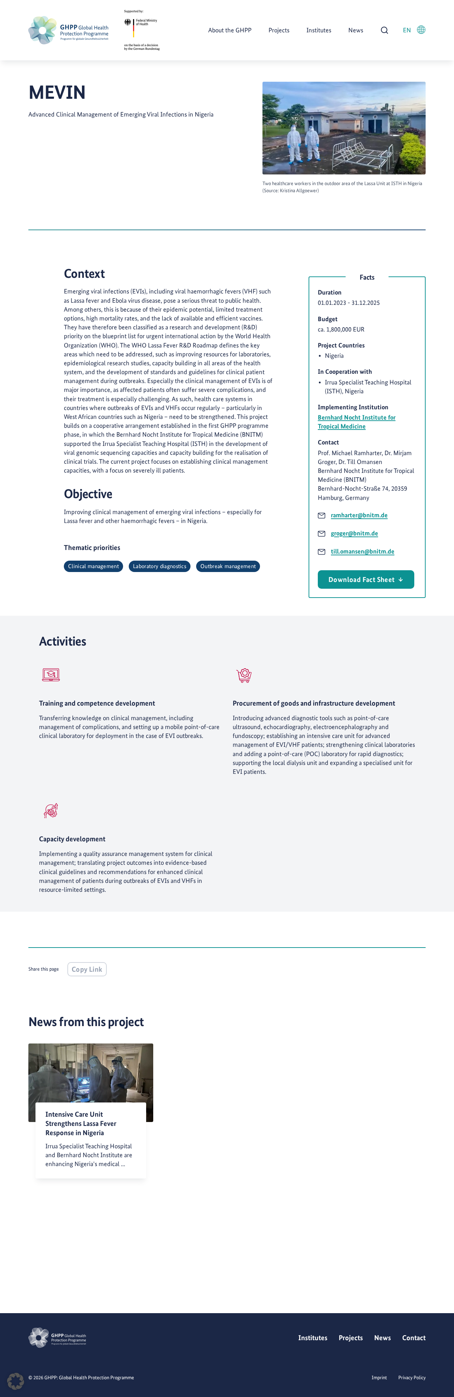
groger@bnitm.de (354, 533)
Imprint (379, 1377)
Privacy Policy (412, 1377)
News (355, 30)
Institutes (318, 30)
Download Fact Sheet (361, 579)
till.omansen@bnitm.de (362, 551)
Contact (414, 1337)
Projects (278, 30)
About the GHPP (229, 30)
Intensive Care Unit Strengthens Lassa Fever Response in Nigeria (80, 1123)
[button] (15, 1381)
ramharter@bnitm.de (359, 515)
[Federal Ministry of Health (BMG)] (142, 30)
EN (407, 30)
